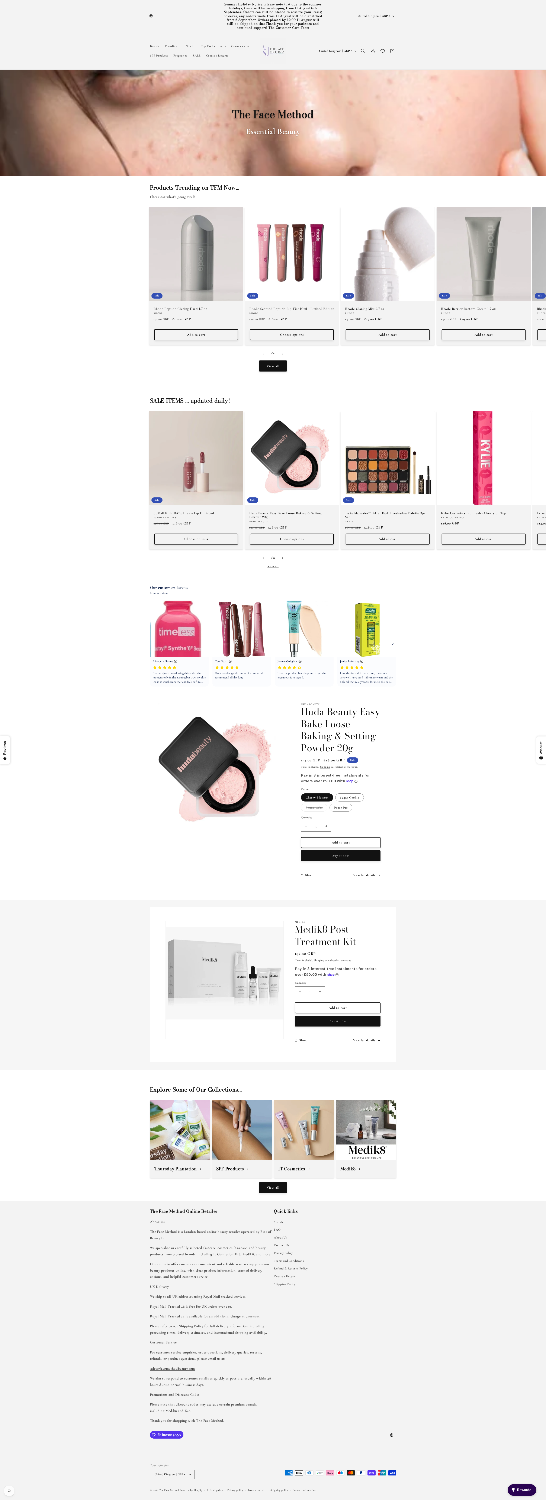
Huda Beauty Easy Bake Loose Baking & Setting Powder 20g (285, 515)
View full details (364, 875)
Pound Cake (316, 808)
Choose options (292, 335)
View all (273, 366)
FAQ (277, 1229)
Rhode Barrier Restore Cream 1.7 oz (468, 309)
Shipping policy (279, 1489)
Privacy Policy (283, 1253)
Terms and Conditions (289, 1260)
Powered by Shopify (191, 1489)
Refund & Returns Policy (291, 1268)
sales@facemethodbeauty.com (172, 1368)
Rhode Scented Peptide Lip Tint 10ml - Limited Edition (291, 309)
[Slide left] (263, 353)
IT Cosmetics (291, 1169)
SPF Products (230, 1169)
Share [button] (309, 875)
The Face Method (169, 1489)
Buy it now (340, 856)
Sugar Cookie (349, 797)
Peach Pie (341, 807)
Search (278, 1222)
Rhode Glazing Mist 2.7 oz (365, 309)
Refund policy (215, 1489)
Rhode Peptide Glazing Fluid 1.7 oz (180, 309)
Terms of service (257, 1489)
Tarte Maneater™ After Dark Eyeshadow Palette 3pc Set (385, 515)
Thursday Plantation (175, 1169)
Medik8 (348, 1169)
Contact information (304, 1489)
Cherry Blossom (317, 797)
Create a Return (285, 1276)
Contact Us (281, 1245)
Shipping (325, 766)
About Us (280, 1237)
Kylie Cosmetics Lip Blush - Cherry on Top (473, 513)
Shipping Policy (284, 1284)
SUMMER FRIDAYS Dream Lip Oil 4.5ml (184, 513)
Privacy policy (235, 1489)
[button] (213, 46)
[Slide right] (282, 353)
